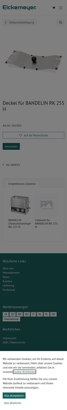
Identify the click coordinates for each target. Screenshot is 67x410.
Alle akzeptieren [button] (14, 395)
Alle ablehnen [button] (12, 403)
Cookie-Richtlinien (24, 372)
